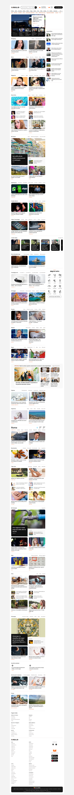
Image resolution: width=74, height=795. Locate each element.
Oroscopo (55, 10)
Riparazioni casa (42, 390)
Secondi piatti (34, 448)
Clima (29, 136)
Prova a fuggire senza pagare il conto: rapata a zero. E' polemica (15, 248)
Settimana (31, 616)
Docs (37, 12)
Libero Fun (30, 770)
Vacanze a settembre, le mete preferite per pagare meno (38, 533)
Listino (40, 201)
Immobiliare (25, 182)
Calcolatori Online (31, 782)
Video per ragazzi (42, 555)
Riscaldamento (24, 390)
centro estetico (31, 725)
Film (40, 75)
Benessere (30, 466)
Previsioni (43, 429)
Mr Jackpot (30, 769)
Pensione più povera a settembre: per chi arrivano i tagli (56, 79)
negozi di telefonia (14, 734)
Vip (11, 71)
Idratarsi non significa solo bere (17, 478)
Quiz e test (43, 408)
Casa (12, 268)
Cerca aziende (31, 774)
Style (37, 95)
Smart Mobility (13, 773)
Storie (44, 327)
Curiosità (43, 201)
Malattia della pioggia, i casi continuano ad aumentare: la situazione (35, 341)
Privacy (34, 790)
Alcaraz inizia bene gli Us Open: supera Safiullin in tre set (45, 248)
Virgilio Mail (13, 743)
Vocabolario (30, 779)
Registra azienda (13, 777)
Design (31, 254)
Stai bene (12, 504)
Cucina (12, 462)
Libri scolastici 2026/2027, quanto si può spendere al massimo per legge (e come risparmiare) (45, 376)
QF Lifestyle (14, 508)
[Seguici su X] (56, 744)
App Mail (12, 754)
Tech (38, 10)
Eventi (22, 429)
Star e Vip (31, 57)
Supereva (13, 408)
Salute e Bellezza (32, 722)
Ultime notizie (28, 327)
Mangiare (30, 715)
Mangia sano (13, 479)
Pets (12, 573)
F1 (34, 347)
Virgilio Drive (13, 747)
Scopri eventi (31, 775)
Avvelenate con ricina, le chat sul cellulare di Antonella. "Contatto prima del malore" (37, 88)
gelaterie (30, 716)
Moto (32, 201)
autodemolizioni (13, 725)
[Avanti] (62, 245)
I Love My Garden (35, 272)
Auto (29, 201)
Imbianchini (30, 390)
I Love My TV (22, 272)
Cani (37, 573)
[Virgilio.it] (15, 7)
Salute (39, 466)
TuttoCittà (12, 783)
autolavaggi (13, 728)
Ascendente (43, 616)
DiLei (12, 57)
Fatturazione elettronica (30, 12)
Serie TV (43, 75)
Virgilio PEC (13, 746)
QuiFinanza (14, 182)
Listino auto (13, 772)
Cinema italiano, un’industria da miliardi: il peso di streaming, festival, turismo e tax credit (19, 549)
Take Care (13, 466)
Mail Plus (15, 12)
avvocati (30, 731)
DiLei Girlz (13, 95)
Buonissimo (14, 448)
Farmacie (26, 429)
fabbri (12, 720)
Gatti (40, 573)
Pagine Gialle (14, 713)
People (27, 57)
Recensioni (43, 219)
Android (22, 219)
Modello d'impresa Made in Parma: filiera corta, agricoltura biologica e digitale (36, 706)
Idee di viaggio (28, 290)
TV (47, 10)
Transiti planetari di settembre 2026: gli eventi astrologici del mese (38, 641)
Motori (35, 10)
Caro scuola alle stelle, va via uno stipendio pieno (54, 385)
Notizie (12, 10)
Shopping (12, 765)
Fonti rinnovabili (42, 136)
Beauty (29, 95)
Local (30, 444)
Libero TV (30, 760)
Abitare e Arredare (14, 715)
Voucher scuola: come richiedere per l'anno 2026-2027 (55, 374)
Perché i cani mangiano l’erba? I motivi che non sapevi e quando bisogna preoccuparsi (21, 597)
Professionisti (31, 730)
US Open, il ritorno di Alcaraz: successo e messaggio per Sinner (37, 19)
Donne (24, 10)
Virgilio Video (31, 747)
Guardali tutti (60, 237)
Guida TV (22, 75)
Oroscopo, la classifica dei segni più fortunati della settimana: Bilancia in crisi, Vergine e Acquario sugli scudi (19, 639)
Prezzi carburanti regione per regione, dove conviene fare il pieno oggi (56, 34)
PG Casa (12, 779)
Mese (35, 616)
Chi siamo (27, 790)
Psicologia (35, 466)
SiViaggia (13, 290)
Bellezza (43, 57)
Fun (60, 12)
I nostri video (14, 237)
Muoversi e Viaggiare (15, 722)
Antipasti (24, 448)
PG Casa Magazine (14, 780)
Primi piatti (29, 448)
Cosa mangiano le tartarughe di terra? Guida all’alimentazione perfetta (21, 592)
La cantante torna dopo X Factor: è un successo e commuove (20, 112)
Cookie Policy (37, 790)
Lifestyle (36, 57)
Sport (16, 10)
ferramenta (13, 716)
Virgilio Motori (14, 201)
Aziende (30, 429)
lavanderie (13, 731)
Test (44, 95)
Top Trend (13, 53)
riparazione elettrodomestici (15, 719)
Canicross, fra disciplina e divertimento (19, 610)
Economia (20, 10)
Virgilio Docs (13, 749)
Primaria (35, 309)
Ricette (51, 10)
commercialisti (31, 733)
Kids (12, 555)
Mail (12, 12)
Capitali (37, 290)
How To (35, 219)
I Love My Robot (42, 272)
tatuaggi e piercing (32, 728)
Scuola (12, 309)
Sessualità (43, 466)
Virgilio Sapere (13, 766)
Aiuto (12, 756)
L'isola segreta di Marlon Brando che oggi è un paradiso (38, 161)
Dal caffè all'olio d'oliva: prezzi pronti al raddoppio (19, 158)
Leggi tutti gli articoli (56, 365)
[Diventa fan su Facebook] (53, 744)
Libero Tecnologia (15, 219)
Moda (40, 57)
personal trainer (31, 734)
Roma (14, 427)
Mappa (39, 429)
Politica (37, 327)
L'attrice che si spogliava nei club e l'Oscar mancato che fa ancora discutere (18, 88)
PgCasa (13, 390)
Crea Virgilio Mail (58, 7)
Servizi (12, 730)
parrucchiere (31, 724)
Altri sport (43, 347)
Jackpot (56, 12)
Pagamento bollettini (50, 12)
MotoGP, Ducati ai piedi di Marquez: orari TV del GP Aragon (56, 69)
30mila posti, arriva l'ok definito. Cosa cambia (45, 385)
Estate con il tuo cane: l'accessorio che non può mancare (38, 597)
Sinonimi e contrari (30, 309)
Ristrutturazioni (42, 254)
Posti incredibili (42, 290)
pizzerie (30, 720)
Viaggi (31, 10)
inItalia (30, 754)
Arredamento (36, 254)
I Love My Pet (28, 272)
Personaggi (36, 75)
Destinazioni (22, 290)
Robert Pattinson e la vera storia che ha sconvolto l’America (56, 74)
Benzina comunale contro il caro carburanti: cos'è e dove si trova (55, 248)
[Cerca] (36, 7)
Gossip (45, 10)
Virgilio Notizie (31, 743)
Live (40, 347)
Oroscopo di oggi (25, 616)
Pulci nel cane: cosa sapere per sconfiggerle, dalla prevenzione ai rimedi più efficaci (36, 587)
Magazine (13, 75)
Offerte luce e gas (42, 12)
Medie (40, 309)
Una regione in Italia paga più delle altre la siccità (19, 529)
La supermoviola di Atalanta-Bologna (25, 247)
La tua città (30, 778)
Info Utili (35, 182)
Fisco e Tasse (30, 182)
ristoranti (30, 719)
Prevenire (30, 504)
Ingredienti (43, 448)
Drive (24, 12)
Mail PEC (20, 12)
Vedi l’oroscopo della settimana (54, 296)
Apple (26, 219)
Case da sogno (26, 254)
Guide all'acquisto (39, 38)
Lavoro (44, 182)
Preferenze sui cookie (43, 790)
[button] (43, 25)
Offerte (33, 38)
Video (41, 10)
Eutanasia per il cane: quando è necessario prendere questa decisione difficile (19, 587)
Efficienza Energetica (34, 136)
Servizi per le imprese (16, 675)
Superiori (43, 309)
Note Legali (31, 790)
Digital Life (30, 219)
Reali (30, 71)
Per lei (44, 38)
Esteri (41, 327)
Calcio (25, 347)
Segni (39, 616)
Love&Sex (40, 95)
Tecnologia (13, 197)
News (27, 75)
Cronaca (33, 327)
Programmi (31, 75)
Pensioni (40, 182)
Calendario (13, 753)
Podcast (43, 573)
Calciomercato (29, 347)
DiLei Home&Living (15, 254)
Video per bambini (34, 555)
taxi (11, 724)
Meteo (27, 10)
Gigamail (12, 750)
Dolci (39, 448)
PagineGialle (13, 776)
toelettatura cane (14, 733)
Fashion (33, 95)
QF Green (13, 136)
